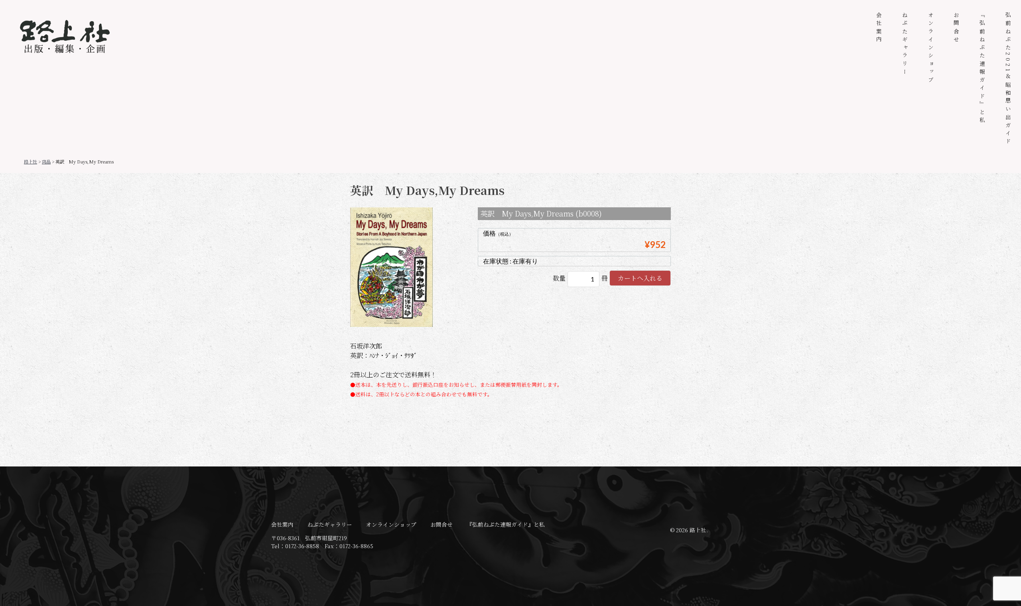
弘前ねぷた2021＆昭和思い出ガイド (1008, 79)
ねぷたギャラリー (905, 44)
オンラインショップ (931, 48)
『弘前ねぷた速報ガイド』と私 (982, 68)
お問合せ (956, 28)
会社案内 (879, 28)
